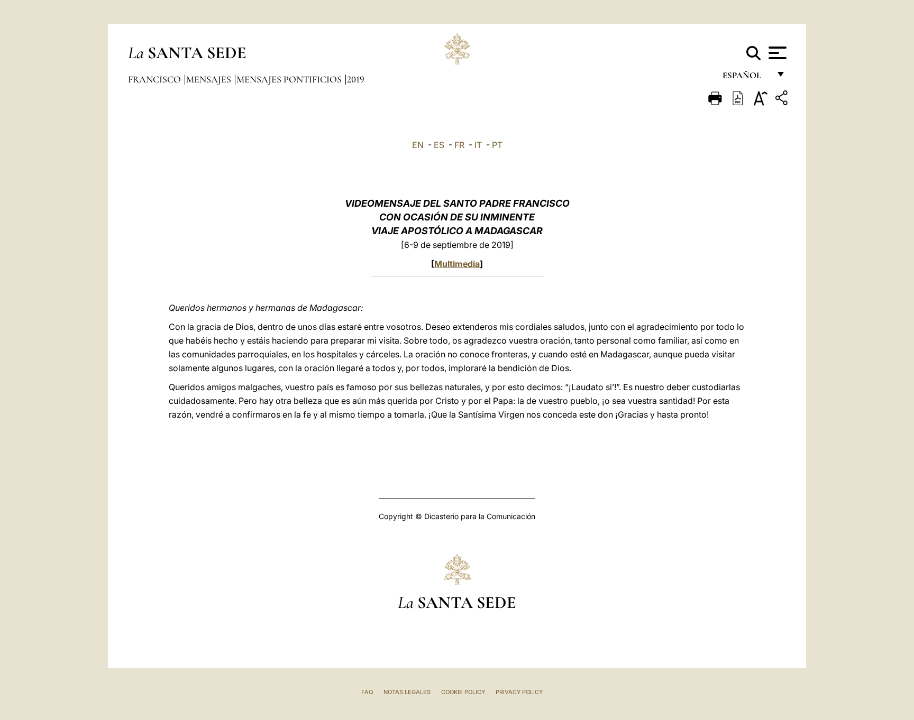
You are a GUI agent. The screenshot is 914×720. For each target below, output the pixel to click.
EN (418, 145)
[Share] (782, 99)
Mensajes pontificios (290, 79)
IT (478, 145)
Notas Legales (407, 692)
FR (459, 145)
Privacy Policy (519, 692)
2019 (355, 79)
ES (439, 145)
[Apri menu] (776, 53)
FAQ (367, 692)
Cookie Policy (463, 692)
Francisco (155, 79)
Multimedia (457, 264)
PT (497, 145)
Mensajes (209, 79)
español (746, 78)
